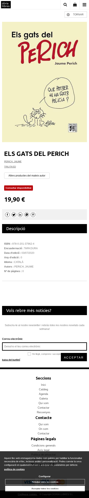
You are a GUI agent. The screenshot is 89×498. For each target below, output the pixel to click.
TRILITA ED (10, 166)
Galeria (43, 398)
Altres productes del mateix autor (26, 175)
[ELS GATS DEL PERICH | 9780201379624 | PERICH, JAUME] (44, 82)
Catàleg (43, 389)
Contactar (43, 407)
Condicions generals (43, 445)
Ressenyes (43, 412)
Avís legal (43, 450)
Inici (43, 384)
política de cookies (14, 469)
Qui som (43, 403)
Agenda (43, 394)
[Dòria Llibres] (6, 5)
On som (43, 428)
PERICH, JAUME (13, 161)
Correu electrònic (12, 339)
